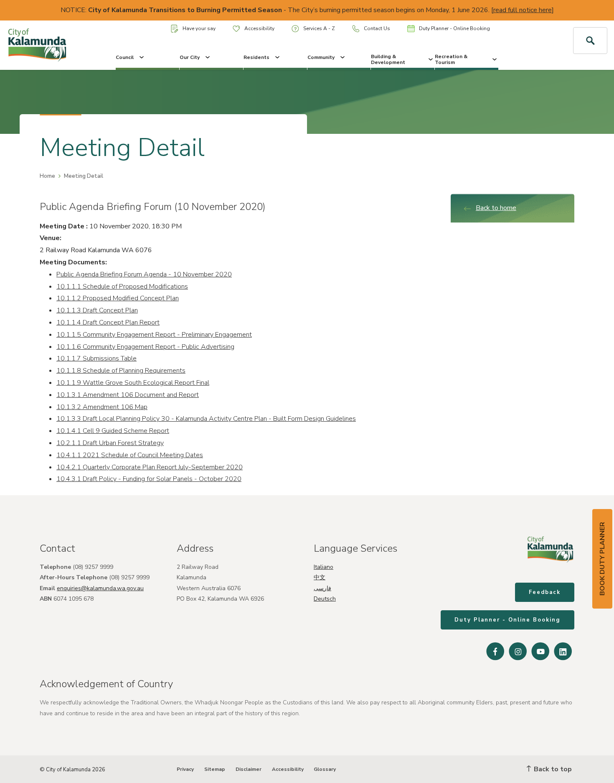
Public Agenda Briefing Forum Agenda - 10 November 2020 (144, 274)
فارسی (322, 588)
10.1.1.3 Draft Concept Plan (97, 310)
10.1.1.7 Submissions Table (96, 358)
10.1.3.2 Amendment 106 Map (101, 407)
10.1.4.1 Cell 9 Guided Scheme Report (112, 430)
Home (47, 176)
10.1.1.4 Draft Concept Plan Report (108, 322)
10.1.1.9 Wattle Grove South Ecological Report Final (132, 382)
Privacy (185, 769)
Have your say (199, 28)
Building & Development (388, 59)
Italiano (323, 567)
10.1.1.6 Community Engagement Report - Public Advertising (145, 346)
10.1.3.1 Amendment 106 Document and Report (127, 394)
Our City (190, 57)
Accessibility (259, 28)
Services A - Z (319, 28)
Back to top (552, 769)
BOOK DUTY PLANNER (602, 559)
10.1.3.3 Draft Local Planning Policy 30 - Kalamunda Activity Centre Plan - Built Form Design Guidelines (206, 418)
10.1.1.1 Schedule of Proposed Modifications (122, 286)
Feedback (545, 592)
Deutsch (325, 599)
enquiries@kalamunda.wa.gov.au (100, 588)
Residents (256, 57)
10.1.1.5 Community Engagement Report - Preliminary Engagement (154, 334)
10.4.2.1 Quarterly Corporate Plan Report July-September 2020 (149, 467)
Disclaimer (248, 769)
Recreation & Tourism (451, 59)
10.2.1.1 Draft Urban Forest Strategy (110, 443)
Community (321, 57)
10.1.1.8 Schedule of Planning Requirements (120, 370)
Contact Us (377, 28)
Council (125, 57)
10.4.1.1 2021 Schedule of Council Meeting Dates (129, 455)
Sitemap (214, 769)
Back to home (496, 207)
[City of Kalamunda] (51, 45)
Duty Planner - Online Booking (454, 28)
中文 (319, 577)
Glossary (325, 769)
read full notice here (522, 10)
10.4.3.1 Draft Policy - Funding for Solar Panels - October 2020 (148, 479)
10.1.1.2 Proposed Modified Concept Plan (117, 298)
